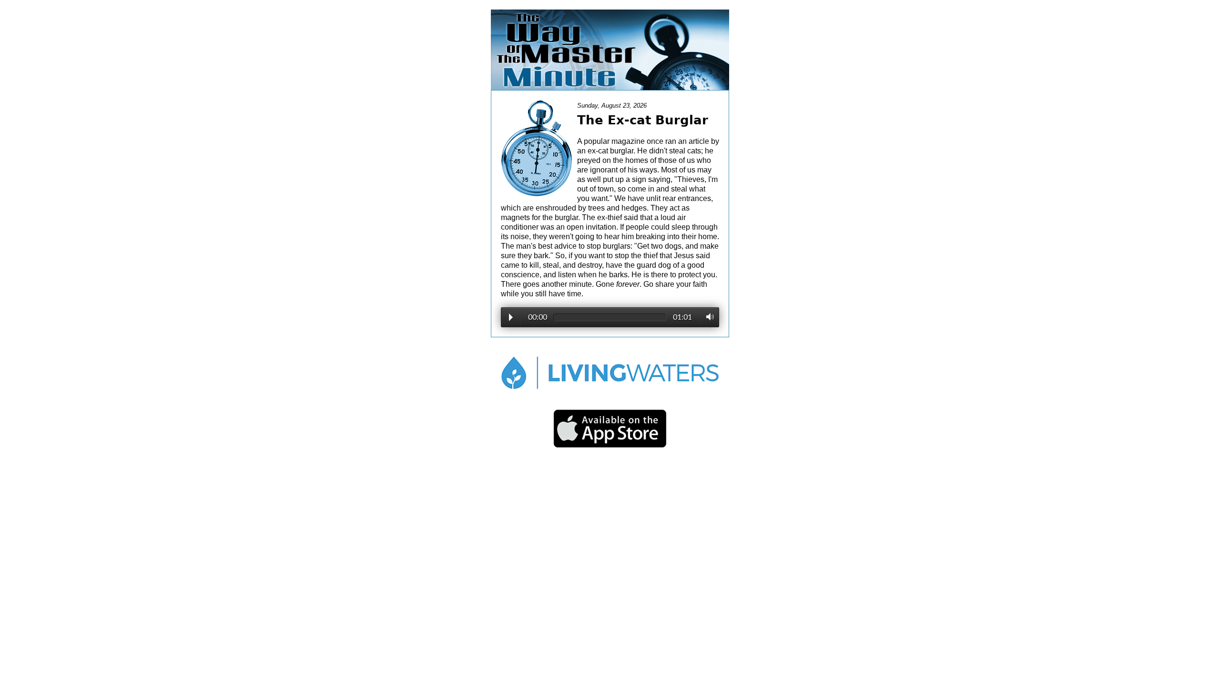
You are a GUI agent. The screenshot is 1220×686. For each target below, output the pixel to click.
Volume (707, 316)
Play (511, 317)
